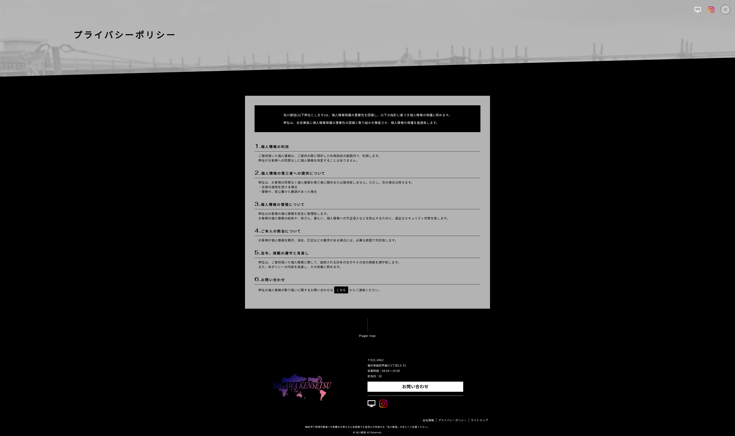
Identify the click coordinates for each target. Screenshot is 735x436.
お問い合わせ (415, 386)
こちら (341, 290)
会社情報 (428, 420)
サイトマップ (479, 420)
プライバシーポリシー (452, 420)
